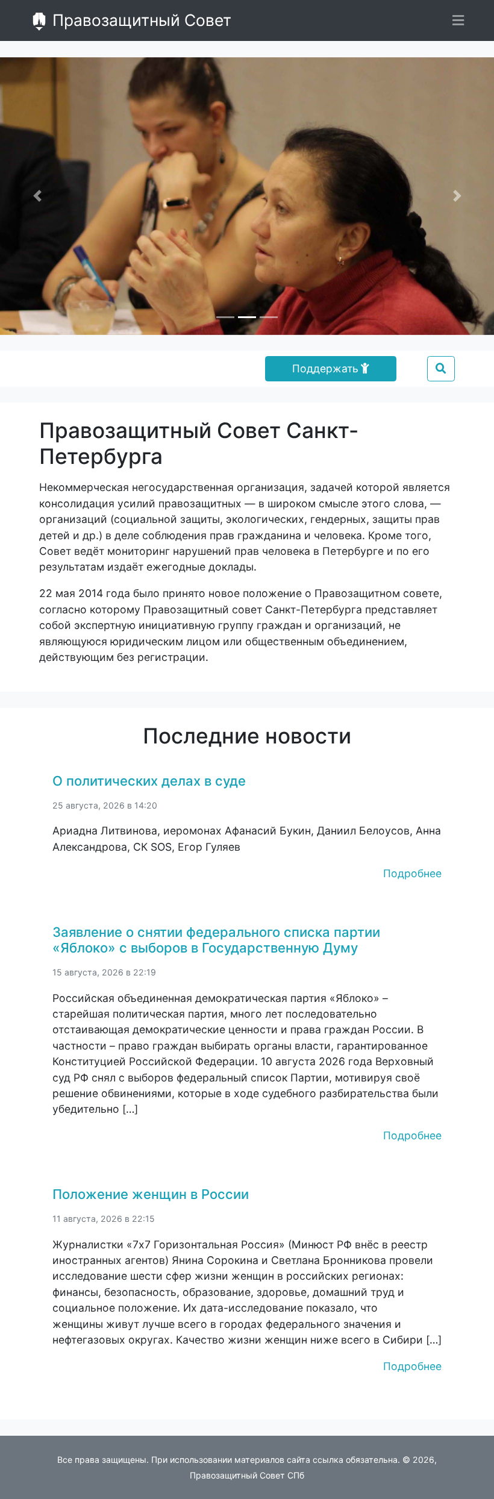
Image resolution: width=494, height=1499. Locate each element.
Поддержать (325, 368)
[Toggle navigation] (458, 20)
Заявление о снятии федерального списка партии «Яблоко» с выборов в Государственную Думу (216, 940)
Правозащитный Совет (139, 20)
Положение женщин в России (150, 1194)
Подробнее (412, 873)
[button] (37, 196)
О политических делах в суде (149, 781)
